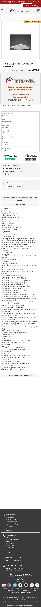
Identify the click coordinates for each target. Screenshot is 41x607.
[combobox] (20, 16)
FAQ (8, 528)
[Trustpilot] (10, 157)
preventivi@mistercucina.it (20, 100)
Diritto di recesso (12, 521)
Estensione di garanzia (13, 523)
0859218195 (17, 560)
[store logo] (20, 10)
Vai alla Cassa (31, 6)
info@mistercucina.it (26, 3)
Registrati (9, 541)
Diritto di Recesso (16, 601)
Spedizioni (10, 527)
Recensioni (10, 530)
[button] (16, 60)
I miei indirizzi (11, 545)
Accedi (9, 538)
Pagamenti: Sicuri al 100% (14, 519)
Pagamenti (3, 6)
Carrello (9, 553)
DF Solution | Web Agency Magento (26, 605)
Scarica (5, 144)
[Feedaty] (30, 157)
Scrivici (18, 187)
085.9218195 (12, 1)
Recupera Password (12, 539)
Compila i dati (18, 570)
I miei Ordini (10, 547)
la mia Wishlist (11, 549)
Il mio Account (11, 543)
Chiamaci (9, 187)
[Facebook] (18, 580)
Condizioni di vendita (13, 525)
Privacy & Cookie (6, 601)
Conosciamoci (11, 517)
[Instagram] (23, 580)
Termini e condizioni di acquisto (31, 601)
